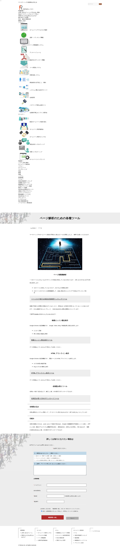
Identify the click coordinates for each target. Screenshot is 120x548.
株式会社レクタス (28, 9)
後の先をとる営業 (23, 17)
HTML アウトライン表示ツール (42, 373)
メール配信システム (35, 67)
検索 (100, 4)
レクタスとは (22, 199)
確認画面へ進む (52, 517)
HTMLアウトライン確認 (25, 186)
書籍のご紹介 (22, 20)
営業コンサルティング (36, 152)
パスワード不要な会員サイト (38, 105)
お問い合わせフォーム (26, 532)
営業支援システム (35, 75)
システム (20, 22)
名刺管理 (32, 97)
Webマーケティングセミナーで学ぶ (28, 14)
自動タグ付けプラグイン (25, 191)
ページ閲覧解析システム (36, 45)
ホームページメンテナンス (37, 159)
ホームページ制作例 (24, 164)
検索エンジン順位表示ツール (41, 340)
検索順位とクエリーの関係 (63, 532)
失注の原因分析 (60, 537)
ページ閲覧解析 (42, 537)
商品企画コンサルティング (37, 144)
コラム (20, 166)
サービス (20, 114)
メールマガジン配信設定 (25, 202)
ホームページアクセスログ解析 (38, 30)
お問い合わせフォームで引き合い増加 (29, 12)
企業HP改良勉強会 (42, 540)
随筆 (19, 172)
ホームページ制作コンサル (44, 532)
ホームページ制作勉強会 (36, 129)
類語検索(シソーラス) (24, 194)
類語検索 (77, 537)
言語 (19, 171)
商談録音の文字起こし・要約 (38, 82)
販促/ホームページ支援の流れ (38, 121)
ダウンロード (22, 197)
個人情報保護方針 (23, 201)
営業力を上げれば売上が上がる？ (27, 15)
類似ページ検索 (22, 187)
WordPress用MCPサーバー (26, 189)
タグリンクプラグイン (24, 192)
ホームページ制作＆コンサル (38, 137)
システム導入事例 (23, 162)
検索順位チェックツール (25, 184)
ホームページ (22, 167)
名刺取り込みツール (24, 182)
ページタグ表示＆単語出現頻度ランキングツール (49, 299)
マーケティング (22, 169)
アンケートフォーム (35, 52)
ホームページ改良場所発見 (63, 535)
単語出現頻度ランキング (25, 181)
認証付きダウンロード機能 (37, 60)
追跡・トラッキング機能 (36, 37)
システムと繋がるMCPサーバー (39, 90)
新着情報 (20, 177)
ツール (20, 179)
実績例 (20, 161)
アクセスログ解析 (42, 535)
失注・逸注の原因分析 (24, 19)
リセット (72, 518)
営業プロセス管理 (60, 540)
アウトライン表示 (79, 542)
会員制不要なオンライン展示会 (38, 112)
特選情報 (20, 10)
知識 (19, 174)
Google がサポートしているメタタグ (44, 314)
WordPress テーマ (23, 196)
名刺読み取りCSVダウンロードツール (45, 398)
